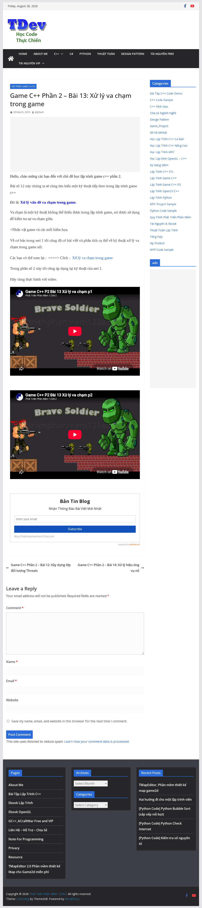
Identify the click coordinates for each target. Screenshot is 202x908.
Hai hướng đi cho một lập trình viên (165, 799)
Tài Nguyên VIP (29, 63)
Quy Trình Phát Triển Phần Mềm (170, 217)
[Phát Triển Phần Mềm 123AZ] (11, 58)
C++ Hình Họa (159, 106)
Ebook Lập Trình (20, 803)
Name (12, 662)
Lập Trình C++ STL (162, 171)
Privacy (14, 848)
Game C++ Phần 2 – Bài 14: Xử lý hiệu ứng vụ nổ (108, 568)
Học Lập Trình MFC (162, 152)
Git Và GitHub (158, 132)
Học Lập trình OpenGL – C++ (168, 158)
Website (12, 700)
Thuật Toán (106, 54)
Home (23, 54)
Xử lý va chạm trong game (92, 258)
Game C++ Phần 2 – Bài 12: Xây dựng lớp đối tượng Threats (41, 568)
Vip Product (157, 243)
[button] (61, 54)
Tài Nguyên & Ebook (163, 224)
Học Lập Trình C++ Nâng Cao (168, 145)
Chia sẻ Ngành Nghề (163, 113)
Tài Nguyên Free (162, 54)
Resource (15, 857)
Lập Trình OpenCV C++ (164, 191)
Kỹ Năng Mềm (159, 165)
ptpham (39, 112)
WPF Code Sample (162, 250)
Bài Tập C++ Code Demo (166, 93)
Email (11, 681)
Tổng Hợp (156, 237)
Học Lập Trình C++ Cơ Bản (167, 139)
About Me (41, 54)
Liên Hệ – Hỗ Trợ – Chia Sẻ (27, 830)
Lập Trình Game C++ (163, 178)
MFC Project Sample (163, 204)
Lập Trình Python (161, 197)
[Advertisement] (75, 144)
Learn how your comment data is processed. (96, 741)
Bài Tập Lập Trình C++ (24, 794)
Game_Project (159, 126)
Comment (14, 608)
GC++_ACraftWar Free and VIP (30, 821)
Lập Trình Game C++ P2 (23, 86)
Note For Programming (25, 839)
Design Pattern (132, 54)
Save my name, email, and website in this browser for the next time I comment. (69, 721)
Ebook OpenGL (19, 812)
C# (71, 54)
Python (85, 54)
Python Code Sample (163, 210)
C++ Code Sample (161, 100)
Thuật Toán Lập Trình (164, 230)
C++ (56, 54)
